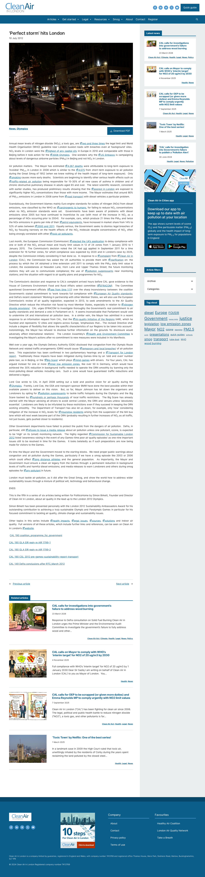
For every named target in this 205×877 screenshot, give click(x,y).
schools (189, 335)
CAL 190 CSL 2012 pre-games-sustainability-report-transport (43, 556)
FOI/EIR (173, 313)
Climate (104, 638)
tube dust (174, 339)
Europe (161, 312)
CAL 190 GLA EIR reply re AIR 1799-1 (30, 542)
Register (153, 19)
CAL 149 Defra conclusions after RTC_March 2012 (37, 563)
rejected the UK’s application (88, 241)
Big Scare (52, 360)
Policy (130, 638)
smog (148, 339)
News (12, 128)
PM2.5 (189, 329)
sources (96, 520)
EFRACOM (105, 285)
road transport (75, 196)
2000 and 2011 (45, 226)
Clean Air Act (93, 638)
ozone (169, 329)
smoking (16, 177)
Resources (100, 19)
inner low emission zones (65, 364)
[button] (197, 19)
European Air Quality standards (114, 293)
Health (111, 638)
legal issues (81, 520)
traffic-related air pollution (26, 181)
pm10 (146, 335)
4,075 (81, 170)
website (29, 528)
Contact (140, 19)
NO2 (160, 329)
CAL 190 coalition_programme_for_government (36, 535)
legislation (151, 324)
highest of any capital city (62, 151)
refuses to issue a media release (46, 430)
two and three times (93, 143)
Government (155, 318)
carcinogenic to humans (72, 207)
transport (161, 339)
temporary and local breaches (99, 348)
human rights (173, 319)
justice (185, 318)
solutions (110, 520)
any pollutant (33, 470)
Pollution (190, 161)
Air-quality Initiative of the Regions (94, 319)
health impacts (61, 520)
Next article (122, 583)
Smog (116, 19)
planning (178, 330)
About (129, 19)
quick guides (177, 334)
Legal (85, 19)
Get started (69, 19)
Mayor (150, 329)
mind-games (82, 360)
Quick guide (190, 7)
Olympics (22, 128)
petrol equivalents (72, 222)
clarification (117, 259)
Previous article (21, 583)
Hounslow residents (72, 412)
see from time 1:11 (61, 289)
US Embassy (108, 155)
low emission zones (176, 324)
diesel (149, 313)
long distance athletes (47, 459)
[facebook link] (155, 8)
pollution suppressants (100, 271)
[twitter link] (172, 8)
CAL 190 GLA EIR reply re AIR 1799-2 (30, 549)
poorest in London (104, 189)
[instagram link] (161, 8)
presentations (159, 334)
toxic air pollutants (62, 233)
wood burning (152, 343)
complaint (105, 256)
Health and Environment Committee (109, 334)
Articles (51, 19)
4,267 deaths (75, 166)
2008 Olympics (60, 155)
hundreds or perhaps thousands (50, 397)
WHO (183, 339)
